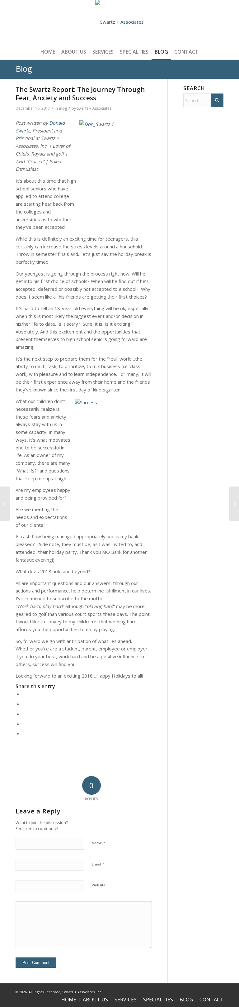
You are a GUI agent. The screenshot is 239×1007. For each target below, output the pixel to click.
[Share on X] (24, 704)
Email (98, 864)
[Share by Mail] (24, 733)
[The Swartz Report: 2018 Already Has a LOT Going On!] (234, 504)
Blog (24, 68)
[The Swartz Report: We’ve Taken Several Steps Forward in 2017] (5, 504)
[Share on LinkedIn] (24, 724)
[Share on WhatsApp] (24, 714)
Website (98, 885)
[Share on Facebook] (24, 694)
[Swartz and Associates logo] (119, 22)
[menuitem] (47, 52)
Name (98, 843)
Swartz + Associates (94, 108)
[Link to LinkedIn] (218, 991)
